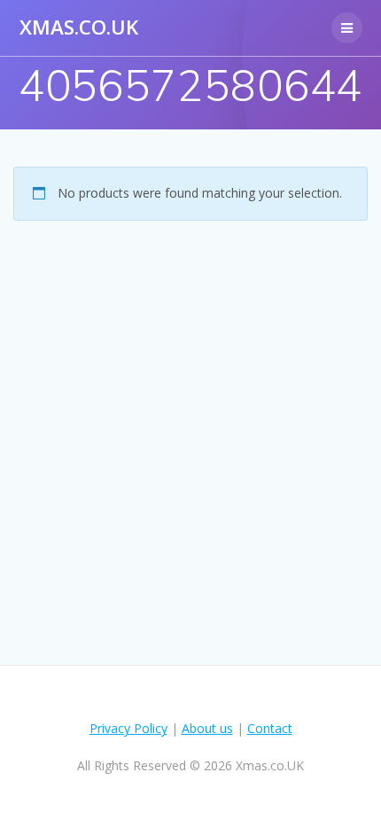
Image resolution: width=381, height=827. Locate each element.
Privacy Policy (128, 728)
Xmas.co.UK (78, 27)
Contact (269, 728)
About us (207, 728)
